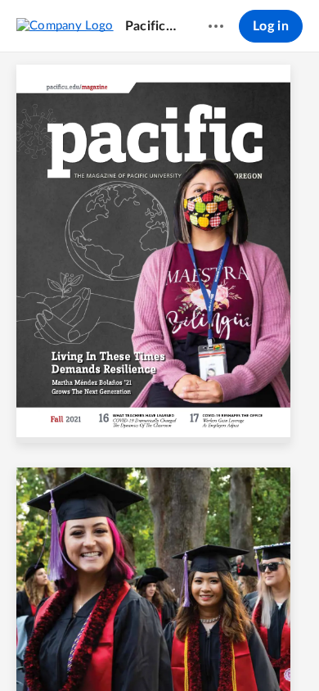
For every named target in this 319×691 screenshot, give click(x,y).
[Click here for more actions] (216, 26)
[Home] (65, 25)
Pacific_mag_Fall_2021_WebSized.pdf (151, 26)
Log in (271, 26)
